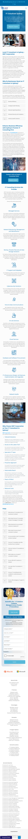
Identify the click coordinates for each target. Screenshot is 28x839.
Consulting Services (14, 732)
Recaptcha (5, 651)
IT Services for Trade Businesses (9, 794)
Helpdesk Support (14, 693)
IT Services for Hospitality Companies (10, 810)
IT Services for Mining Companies (9, 772)
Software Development (14, 700)
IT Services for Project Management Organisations (13, 798)
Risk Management (14, 721)
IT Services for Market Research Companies (11, 827)
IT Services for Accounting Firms (9, 766)
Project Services (14, 725)
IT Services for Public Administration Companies (12, 800)
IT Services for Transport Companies (10, 791)
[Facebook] (13, 4)
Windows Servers (14, 707)
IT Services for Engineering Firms (9, 824)
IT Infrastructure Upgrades (14, 696)
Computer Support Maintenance (14, 737)
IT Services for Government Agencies (10, 782)
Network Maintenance (14, 695)
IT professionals (13, 132)
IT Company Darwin (14, 755)
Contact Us (14, 685)
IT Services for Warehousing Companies (10, 806)
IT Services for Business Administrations (10, 818)
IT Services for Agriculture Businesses (10, 793)
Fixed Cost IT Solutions (14, 740)
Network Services (14, 719)
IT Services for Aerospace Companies (10, 809)
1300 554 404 (21, 2)
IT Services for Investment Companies (10, 802)
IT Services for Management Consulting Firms (12, 820)
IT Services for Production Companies (10, 796)
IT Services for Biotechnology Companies (11, 819)
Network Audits (14, 692)
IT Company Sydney (14, 747)
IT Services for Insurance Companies (10, 790)
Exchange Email (14, 708)
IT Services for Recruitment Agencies (10, 787)
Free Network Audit (14, 682)
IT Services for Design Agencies (8, 826)
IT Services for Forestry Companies (9, 805)
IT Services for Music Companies (9, 774)
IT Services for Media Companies (9, 780)
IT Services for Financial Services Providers (11, 807)
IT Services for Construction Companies (10, 773)
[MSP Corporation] (4, 8)
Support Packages (14, 733)
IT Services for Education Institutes (9, 776)
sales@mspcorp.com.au (10, 2)
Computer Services (14, 736)
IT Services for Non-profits (7, 777)
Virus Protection (14, 711)
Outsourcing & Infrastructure (14, 724)
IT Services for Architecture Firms (9, 822)
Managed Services (14, 735)
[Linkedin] (15, 4)
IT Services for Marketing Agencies (9, 767)
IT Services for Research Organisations (10, 799)
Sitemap (14, 836)
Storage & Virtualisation (14, 722)
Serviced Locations (14, 744)
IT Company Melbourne (14, 748)
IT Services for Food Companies (9, 778)
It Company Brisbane (14, 750)
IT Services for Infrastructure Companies (10, 811)
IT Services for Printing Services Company (11, 823)
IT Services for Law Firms (7, 765)
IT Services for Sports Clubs (8, 789)
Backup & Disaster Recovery (14, 713)
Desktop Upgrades (14, 699)
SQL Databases (14, 710)
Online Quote (14, 684)
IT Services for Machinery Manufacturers (11, 814)
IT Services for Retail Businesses (9, 786)
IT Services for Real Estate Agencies (9, 783)
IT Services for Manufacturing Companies (11, 769)
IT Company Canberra (14, 751)
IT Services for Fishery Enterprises (9, 816)
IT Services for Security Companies (9, 803)
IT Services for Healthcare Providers (9, 785)
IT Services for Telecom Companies (9, 770)
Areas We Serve (14, 831)
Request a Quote (13, 26)
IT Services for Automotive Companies (10, 815)
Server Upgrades (14, 698)
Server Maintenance (14, 739)
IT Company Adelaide (14, 754)
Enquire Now (6, 837)
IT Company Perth (14, 752)
